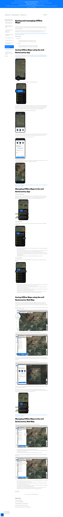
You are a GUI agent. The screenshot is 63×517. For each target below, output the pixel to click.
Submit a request (35, 494)
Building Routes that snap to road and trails (8, 23)
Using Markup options (8, 40)
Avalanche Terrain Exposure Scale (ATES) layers (9, 26)
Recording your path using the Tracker (21, 505)
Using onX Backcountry (15, 14)
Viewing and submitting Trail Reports (9, 35)
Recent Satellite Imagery (9, 37)
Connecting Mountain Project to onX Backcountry (8, 31)
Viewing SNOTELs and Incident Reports (9, 43)
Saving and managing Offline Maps (8, 47)
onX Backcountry (7, 14)
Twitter (17, 491)
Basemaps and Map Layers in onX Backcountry (23, 506)
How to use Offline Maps (19, 501)
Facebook (15, 491)
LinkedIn (18, 491)
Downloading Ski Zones (9, 49)
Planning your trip (23, 14)
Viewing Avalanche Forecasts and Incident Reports (9, 53)
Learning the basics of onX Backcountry (21, 503)
